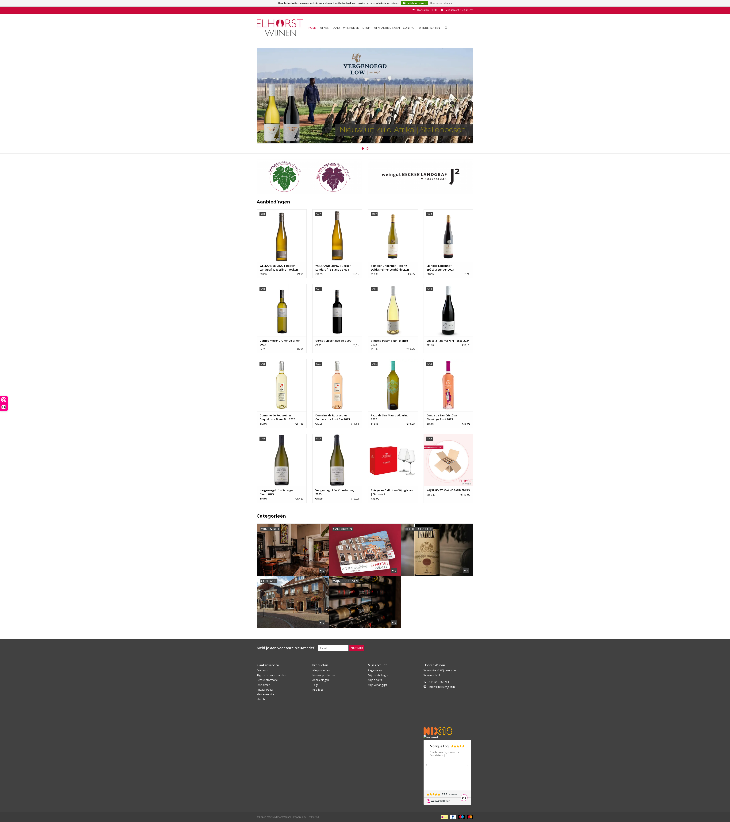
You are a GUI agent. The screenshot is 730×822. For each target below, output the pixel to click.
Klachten (262, 699)
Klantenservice (266, 694)
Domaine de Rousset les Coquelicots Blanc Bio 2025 (277, 417)
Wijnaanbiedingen (387, 27)
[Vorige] (264, 95)
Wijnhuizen (351, 27)
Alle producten (321, 670)
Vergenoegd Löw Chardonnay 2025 (334, 492)
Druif (366, 27)
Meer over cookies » (441, 3)
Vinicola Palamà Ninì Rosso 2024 (448, 340)
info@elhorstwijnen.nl (442, 687)
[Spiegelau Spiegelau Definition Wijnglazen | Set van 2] (393, 460)
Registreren (375, 670)
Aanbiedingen (320, 680)
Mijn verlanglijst (377, 685)
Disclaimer (263, 685)
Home (312, 27)
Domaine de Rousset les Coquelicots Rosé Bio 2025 (332, 417)
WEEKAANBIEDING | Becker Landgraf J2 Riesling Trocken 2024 (279, 268)
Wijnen (324, 27)
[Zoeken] (445, 28)
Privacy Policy (265, 689)
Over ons (262, 670)
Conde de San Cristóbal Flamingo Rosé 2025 (442, 417)
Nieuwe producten (323, 675)
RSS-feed (318, 689)
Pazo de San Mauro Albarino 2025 (390, 417)
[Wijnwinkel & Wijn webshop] (280, 27)
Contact (409, 27)
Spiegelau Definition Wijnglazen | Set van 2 (392, 492)
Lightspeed (313, 817)
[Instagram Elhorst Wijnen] (470, 648)
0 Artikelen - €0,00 (427, 10)
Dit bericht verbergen (414, 3)
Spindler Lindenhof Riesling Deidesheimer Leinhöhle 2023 (390, 267)
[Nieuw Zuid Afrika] (365, 95)
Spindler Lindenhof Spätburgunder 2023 (440, 267)
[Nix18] (449, 731)
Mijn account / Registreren (459, 10)
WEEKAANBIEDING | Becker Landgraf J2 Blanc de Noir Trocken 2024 (333, 268)
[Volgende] (465, 95)
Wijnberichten (429, 27)
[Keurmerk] (449, 737)
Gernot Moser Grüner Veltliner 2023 (280, 342)
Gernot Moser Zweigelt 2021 (334, 340)
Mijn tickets (375, 680)
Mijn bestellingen (378, 675)
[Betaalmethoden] (444, 816)
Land (336, 27)
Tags (315, 685)
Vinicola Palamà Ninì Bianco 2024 (389, 342)
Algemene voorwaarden (271, 675)
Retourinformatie (267, 680)
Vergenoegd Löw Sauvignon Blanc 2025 (278, 492)
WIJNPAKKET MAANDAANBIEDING (448, 490)
